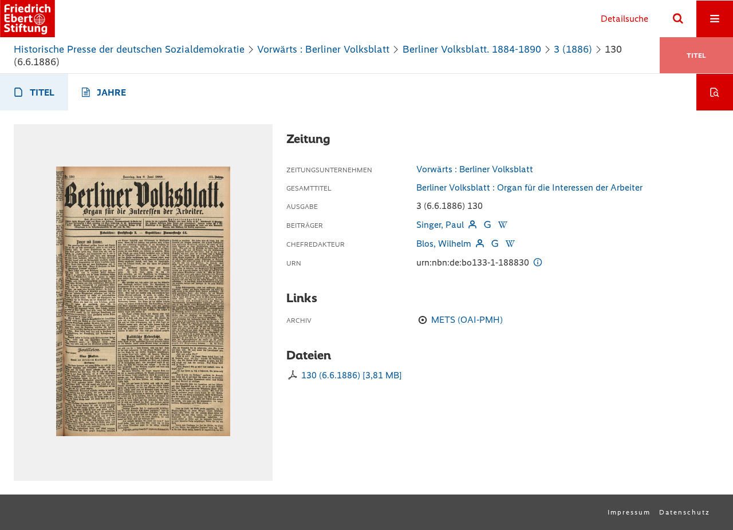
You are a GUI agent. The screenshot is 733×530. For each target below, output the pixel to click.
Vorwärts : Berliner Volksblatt (323, 49)
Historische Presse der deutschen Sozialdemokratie (129, 49)
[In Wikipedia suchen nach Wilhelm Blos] (509, 243)
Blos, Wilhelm (443, 243)
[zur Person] (472, 224)
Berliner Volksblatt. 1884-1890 (472, 49)
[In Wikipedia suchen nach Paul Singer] (502, 224)
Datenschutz (684, 512)
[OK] (678, 19)
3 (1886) (573, 49)
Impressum (629, 512)
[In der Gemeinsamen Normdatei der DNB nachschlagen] (487, 224)
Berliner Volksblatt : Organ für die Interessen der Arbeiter (529, 187)
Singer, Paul (440, 224)
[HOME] (27, 18)
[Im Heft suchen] (714, 92)
